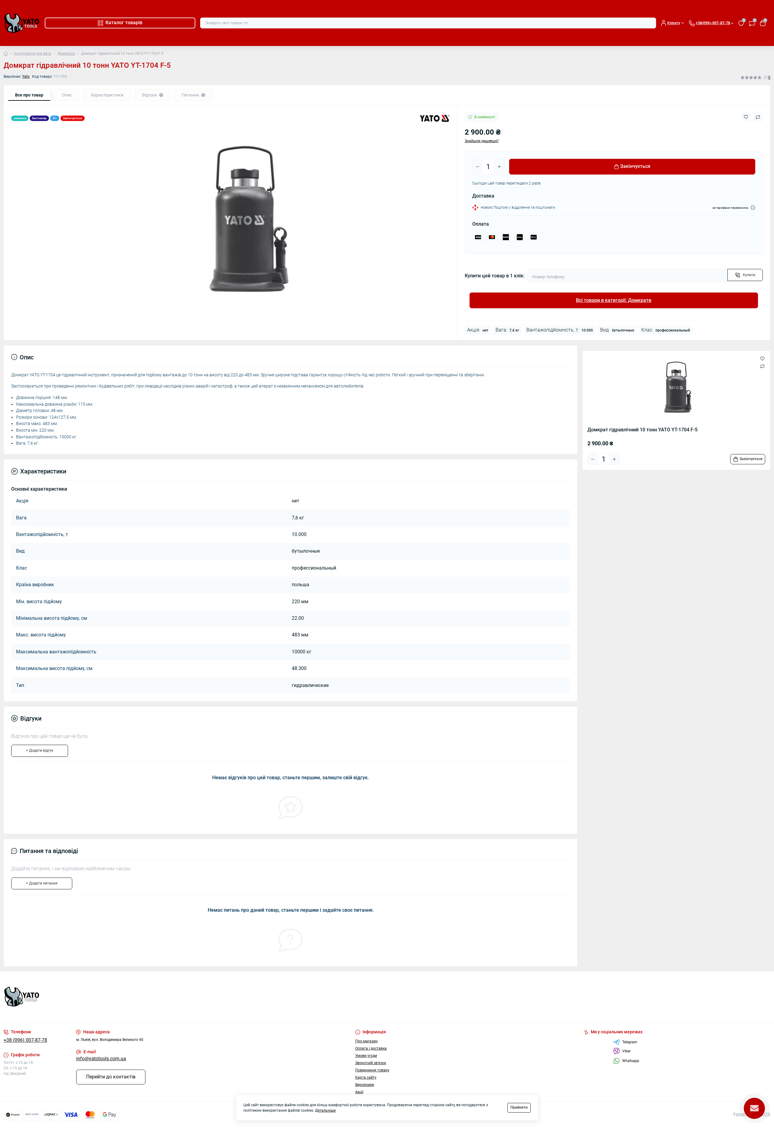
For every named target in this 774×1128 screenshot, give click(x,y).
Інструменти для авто (32, 53)
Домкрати (66, 53)
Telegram (629, 1042)
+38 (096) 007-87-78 (25, 1040)
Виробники (364, 1085)
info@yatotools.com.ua (101, 1058)
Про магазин (366, 1041)
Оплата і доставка (371, 1048)
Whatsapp (630, 1061)
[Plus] (499, 167)
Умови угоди (366, 1056)
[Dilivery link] (752, 208)
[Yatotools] (193, 997)
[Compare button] (758, 117)
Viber (626, 1051)
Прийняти (519, 1107)
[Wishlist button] (746, 117)
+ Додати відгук (39, 750)
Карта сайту (365, 1077)
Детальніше (325, 1110)
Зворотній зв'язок (370, 1063)
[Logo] (22, 23)
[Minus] (477, 167)
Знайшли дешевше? (482, 141)
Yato (26, 76)
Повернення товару (372, 1070)
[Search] (651, 23)
